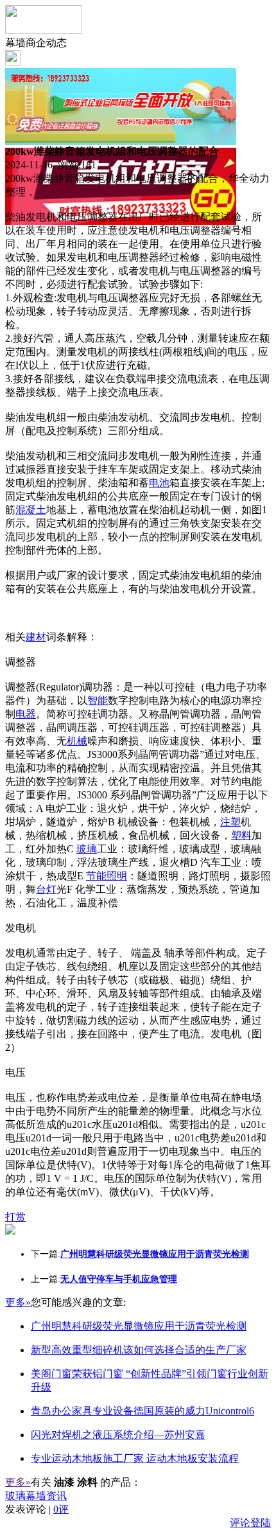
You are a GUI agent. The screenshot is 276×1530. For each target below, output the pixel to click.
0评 (61, 1509)
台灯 (46, 889)
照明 (117, 875)
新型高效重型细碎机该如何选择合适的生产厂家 (138, 1349)
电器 (25, 713)
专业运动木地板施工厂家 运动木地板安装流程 (135, 1458)
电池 (159, 482)
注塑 (230, 821)
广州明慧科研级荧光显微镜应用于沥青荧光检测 (138, 1326)
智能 (97, 700)
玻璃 (86, 848)
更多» (18, 1302)
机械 (77, 740)
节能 (96, 875)
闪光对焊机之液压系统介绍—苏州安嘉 (118, 1434)
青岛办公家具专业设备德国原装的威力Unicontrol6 (142, 1410)
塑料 (241, 835)
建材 (36, 636)
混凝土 (30, 509)
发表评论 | (37, 1509)
